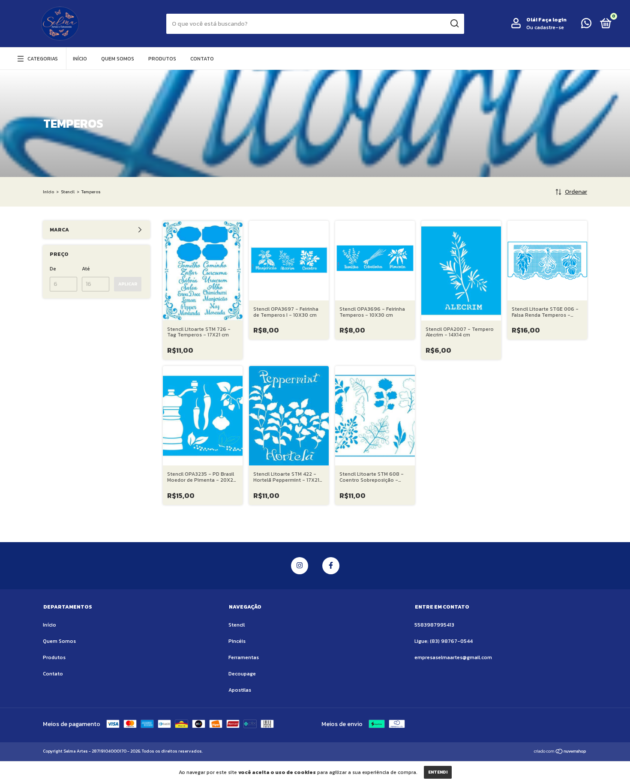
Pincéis (237, 641)
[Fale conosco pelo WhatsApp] (586, 25)
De (53, 269)
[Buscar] (454, 23)
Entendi (437, 772)
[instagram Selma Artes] (299, 565)
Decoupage (242, 674)
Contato (202, 59)
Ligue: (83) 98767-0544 (443, 641)
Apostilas (239, 690)
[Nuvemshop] (560, 752)
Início (80, 59)
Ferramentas (243, 657)
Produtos (162, 59)
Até (86, 269)
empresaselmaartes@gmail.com (453, 657)
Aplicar (127, 284)
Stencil (68, 192)
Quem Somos (117, 59)
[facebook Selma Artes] (330, 565)
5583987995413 (434, 625)
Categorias (42, 59)
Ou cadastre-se (545, 27)
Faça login (552, 20)
